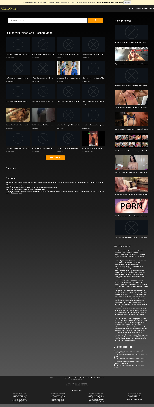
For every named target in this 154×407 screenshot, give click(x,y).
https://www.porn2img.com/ (134, 395)
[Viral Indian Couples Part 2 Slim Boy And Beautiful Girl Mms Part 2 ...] (68, 145)
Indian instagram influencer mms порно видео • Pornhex (99, 101)
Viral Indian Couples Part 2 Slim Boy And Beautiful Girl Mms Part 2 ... (77, 148)
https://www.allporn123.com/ (96, 400)
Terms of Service (147, 8)
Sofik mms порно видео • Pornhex (17, 78)
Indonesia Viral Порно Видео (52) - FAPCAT (70, 78)
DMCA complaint (16, 193)
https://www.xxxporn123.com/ (58, 398)
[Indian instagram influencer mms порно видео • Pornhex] (93, 98)
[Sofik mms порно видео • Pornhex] (18, 75)
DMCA (131, 8)
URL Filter (94, 378)
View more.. (55, 158)
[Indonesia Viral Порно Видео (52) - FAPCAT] (68, 75)
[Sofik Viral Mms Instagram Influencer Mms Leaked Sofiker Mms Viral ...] (43, 75)
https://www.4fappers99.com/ (19, 395)
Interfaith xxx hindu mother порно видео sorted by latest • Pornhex (103, 125)
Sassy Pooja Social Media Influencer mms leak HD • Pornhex (75, 101)
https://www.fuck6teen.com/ (96, 395)
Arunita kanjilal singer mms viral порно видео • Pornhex (74, 54)
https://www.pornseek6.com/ (96, 398)
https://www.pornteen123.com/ (96, 399)
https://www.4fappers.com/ (19, 393)
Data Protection (85, 378)
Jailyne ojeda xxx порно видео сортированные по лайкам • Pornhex (103, 54)
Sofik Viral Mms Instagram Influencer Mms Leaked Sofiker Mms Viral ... (53, 78)
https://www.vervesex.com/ (58, 393)
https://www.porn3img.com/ (134, 396)
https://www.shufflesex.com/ (20, 402)
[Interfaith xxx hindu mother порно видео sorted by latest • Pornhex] (93, 122)
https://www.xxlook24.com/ (57, 400)
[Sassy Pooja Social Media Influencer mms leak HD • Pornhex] (68, 98)
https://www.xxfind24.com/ (57, 399)
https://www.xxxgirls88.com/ (58, 402)
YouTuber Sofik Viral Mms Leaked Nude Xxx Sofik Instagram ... (25, 54)
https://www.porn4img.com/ (134, 398)
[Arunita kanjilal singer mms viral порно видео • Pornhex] (68, 51)
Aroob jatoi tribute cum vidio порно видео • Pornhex (48, 101)
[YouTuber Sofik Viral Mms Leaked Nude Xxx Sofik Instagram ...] (18, 51)
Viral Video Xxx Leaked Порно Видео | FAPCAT (46, 125)
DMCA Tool (100, 378)
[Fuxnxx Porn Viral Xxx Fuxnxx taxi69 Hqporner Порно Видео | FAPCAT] (18, 122)
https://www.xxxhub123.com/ (58, 396)
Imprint (137, 8)
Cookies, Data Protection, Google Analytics (109, 2)
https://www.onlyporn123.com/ (96, 402)
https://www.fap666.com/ (20, 399)
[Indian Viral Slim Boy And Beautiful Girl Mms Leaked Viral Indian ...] (68, 122)
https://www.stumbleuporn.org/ (134, 399)
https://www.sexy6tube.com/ (96, 393)
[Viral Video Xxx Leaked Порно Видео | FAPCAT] (43, 122)
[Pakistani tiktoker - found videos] (93, 145)
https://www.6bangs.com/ (19, 396)
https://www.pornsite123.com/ (19, 400)
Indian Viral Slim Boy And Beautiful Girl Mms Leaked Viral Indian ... (76, 125)
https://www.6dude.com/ (20, 398)
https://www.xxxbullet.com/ (58, 395)
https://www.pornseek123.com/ (96, 396)
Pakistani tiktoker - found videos (92, 148)
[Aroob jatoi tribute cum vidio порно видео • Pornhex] (43, 98)
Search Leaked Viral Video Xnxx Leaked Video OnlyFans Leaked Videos (129, 362)
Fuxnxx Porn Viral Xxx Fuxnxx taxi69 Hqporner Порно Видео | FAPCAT (28, 125)
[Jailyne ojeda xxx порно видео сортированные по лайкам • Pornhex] (93, 51)
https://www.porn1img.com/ (134, 393)
